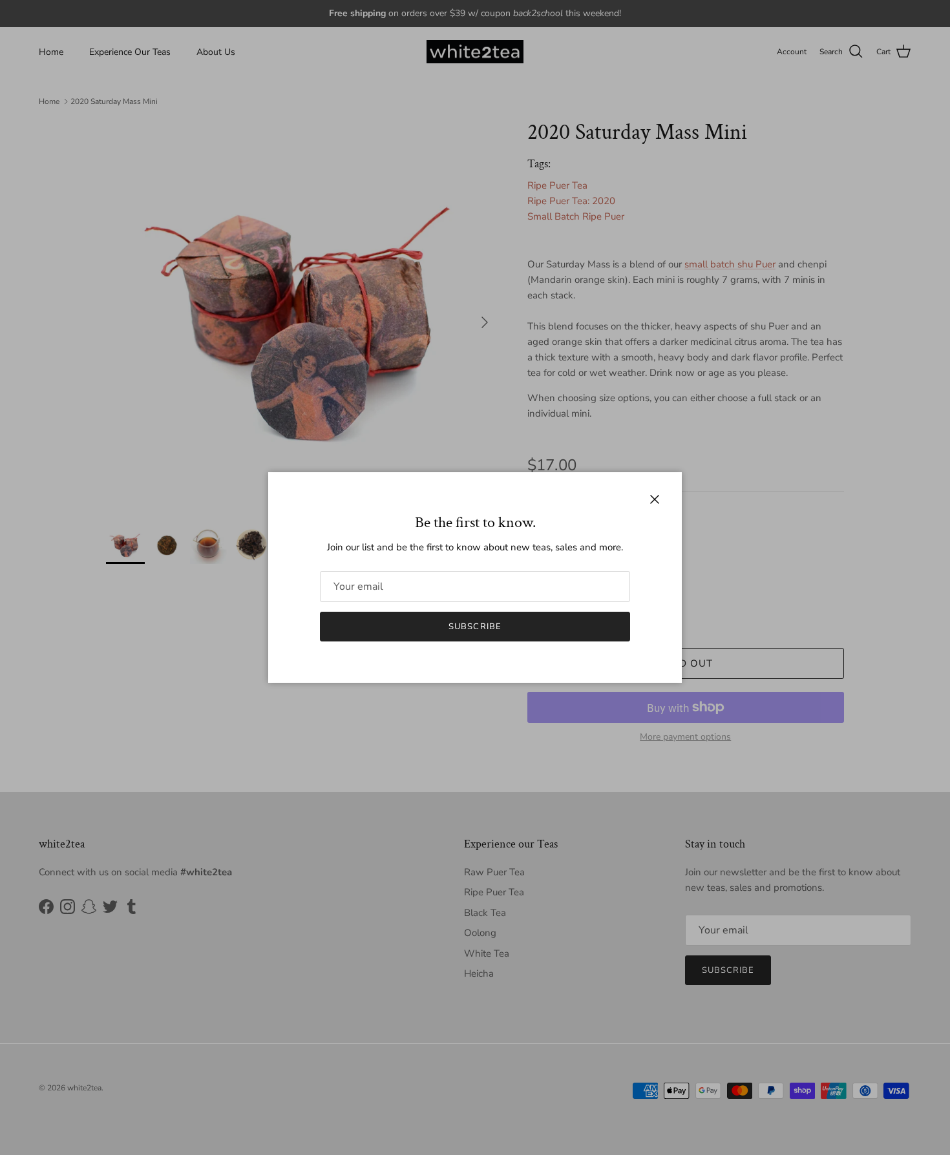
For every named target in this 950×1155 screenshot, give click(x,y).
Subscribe (475, 626)
